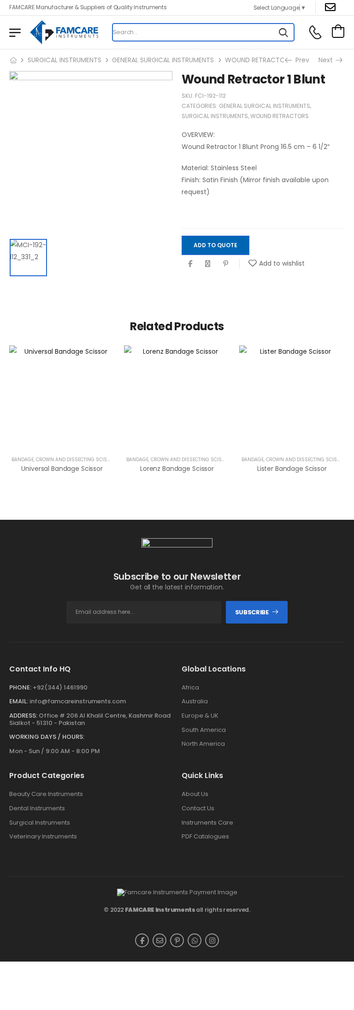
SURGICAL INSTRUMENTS (64, 60)
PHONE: (20, 687)
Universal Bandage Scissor (62, 468)
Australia (195, 701)
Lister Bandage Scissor (292, 468)
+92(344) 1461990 (60, 687)
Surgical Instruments (39, 822)
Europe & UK (200, 715)
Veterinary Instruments (43, 836)
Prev (299, 60)
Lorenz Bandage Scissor (177, 468)
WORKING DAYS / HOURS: (46, 737)
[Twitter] (207, 263)
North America (203, 744)
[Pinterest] (225, 263)
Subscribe (252, 612)
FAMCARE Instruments (160, 910)
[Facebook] (190, 263)
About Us (195, 794)
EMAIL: (18, 701)
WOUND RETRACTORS (259, 60)
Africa (190, 687)
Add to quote (215, 245)
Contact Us (198, 808)
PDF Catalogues (205, 836)
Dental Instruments (37, 808)
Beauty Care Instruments (46, 794)
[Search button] (283, 32)
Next (328, 60)
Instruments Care (207, 822)
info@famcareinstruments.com (78, 701)
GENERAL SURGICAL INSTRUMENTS (163, 60)
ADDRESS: (23, 715)
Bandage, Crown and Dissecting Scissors (66, 459)
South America (204, 730)
